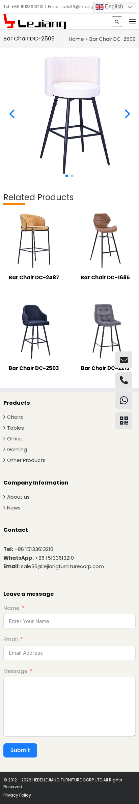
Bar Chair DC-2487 (34, 277)
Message (15, 671)
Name (11, 608)
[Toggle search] (117, 22)
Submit (20, 750)
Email (10, 639)
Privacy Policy (17, 795)
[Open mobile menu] (132, 21)
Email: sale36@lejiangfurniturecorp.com (89, 6)
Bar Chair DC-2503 (34, 368)
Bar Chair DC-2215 (105, 368)
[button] (66, 176)
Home (76, 38)
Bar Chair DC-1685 (105, 277)
